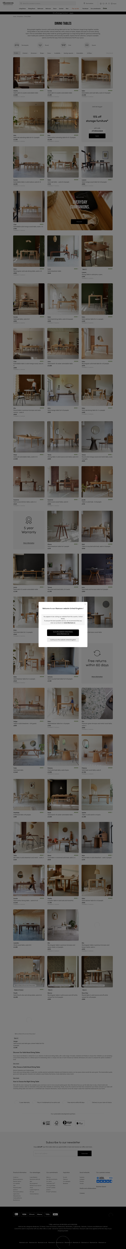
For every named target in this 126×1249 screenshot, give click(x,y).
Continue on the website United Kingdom (63, 640)
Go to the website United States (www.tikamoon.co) (63, 633)
